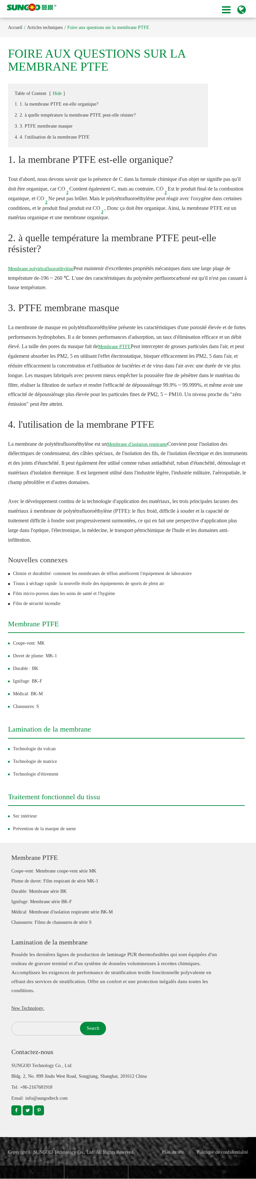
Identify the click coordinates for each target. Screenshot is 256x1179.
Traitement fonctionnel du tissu (54, 797)
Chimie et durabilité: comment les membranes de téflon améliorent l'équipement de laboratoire (102, 573)
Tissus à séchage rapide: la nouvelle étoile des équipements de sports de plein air (88, 583)
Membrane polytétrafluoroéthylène (40, 268)
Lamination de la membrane (49, 729)
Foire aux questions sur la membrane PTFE (108, 27)
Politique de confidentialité (222, 1152)
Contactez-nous (32, 1051)
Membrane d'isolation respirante (137, 444)
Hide (57, 93)
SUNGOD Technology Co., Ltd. (64, 1152)
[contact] (160, 1172)
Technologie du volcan (34, 748)
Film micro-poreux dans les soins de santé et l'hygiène (64, 593)
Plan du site (173, 1152)
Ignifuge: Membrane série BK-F (41, 901)
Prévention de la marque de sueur (44, 828)
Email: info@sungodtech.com (39, 1098)
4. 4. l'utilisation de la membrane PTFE (52, 137)
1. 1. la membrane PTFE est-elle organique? (56, 104)
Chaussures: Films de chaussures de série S (51, 922)
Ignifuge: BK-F (27, 681)
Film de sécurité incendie (36, 603)
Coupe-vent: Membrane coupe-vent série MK (53, 871)
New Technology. (27, 1008)
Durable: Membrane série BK (39, 891)
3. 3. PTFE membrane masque (43, 126)
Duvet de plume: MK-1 (35, 655)
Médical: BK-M (28, 693)
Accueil (15, 27)
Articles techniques (45, 27)
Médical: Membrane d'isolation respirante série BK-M (62, 911)
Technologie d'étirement (35, 774)
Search (93, 1028)
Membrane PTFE (114, 346)
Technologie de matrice (35, 761)
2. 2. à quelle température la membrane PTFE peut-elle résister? (75, 115)
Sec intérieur (25, 816)
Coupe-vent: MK (29, 643)
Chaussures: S (26, 706)
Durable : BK (25, 668)
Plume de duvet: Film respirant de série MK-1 (54, 881)
